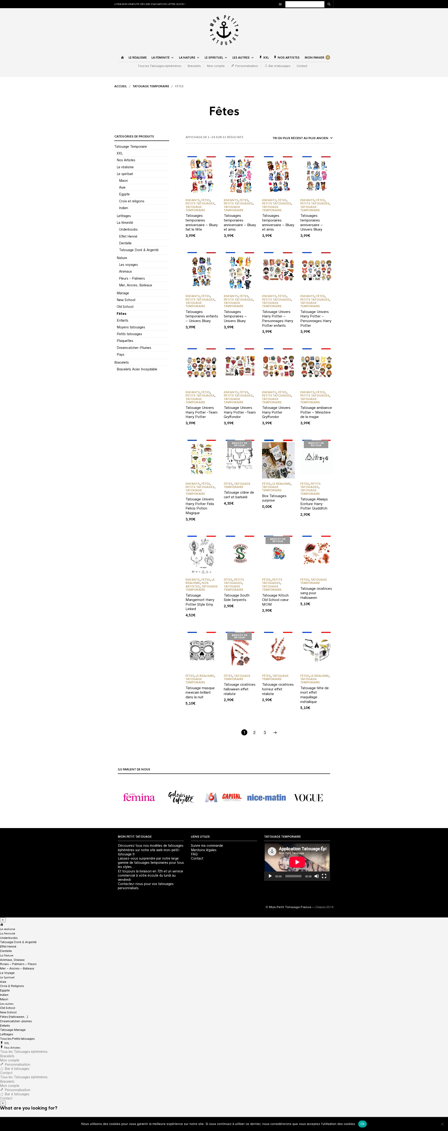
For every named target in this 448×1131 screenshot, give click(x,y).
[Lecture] (270, 876)
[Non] (442, 1124)
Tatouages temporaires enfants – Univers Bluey (202, 316)
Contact (302, 66)
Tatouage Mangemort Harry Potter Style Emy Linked (200, 602)
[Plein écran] (324, 876)
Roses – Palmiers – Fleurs (18, 964)
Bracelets (194, 66)
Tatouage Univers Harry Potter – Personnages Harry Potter (315, 318)
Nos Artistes (126, 160)
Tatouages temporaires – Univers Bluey (235, 316)
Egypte (124, 194)
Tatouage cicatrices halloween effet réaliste (240, 688)
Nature (122, 258)
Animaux (125, 271)
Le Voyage (7, 973)
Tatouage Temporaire (151, 86)
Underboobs (128, 229)
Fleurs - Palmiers (132, 278)
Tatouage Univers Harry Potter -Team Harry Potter (201, 412)
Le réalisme (138, 58)
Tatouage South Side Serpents (236, 597)
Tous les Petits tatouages (17, 1038)
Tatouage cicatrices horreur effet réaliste (278, 688)
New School (126, 300)
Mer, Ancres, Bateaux (135, 285)
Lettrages (124, 216)
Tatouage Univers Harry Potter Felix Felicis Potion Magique (200, 506)
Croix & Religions (12, 986)
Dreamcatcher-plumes (16, 1021)
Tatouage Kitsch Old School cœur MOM (275, 599)
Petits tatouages (129, 334)
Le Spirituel (214, 58)
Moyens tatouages (131, 327)
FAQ (194, 854)
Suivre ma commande (207, 845)
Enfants (122, 320)
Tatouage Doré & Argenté (139, 250)
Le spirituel (125, 174)
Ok (362, 1124)
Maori (123, 181)
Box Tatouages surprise (274, 498)
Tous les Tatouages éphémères (159, 66)
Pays (120, 354)
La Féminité (160, 58)
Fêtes (121, 314)
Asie (122, 187)
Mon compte (216, 66)
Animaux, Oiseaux (12, 960)
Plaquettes (125, 341)
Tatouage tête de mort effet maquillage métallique (314, 695)
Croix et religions (131, 201)
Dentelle (125, 243)
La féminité (125, 223)
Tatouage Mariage (13, 1030)
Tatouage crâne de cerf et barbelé (239, 494)
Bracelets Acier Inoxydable (137, 369)
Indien (123, 208)
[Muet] (316, 876)
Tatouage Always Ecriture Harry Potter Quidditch (314, 503)
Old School (125, 307)
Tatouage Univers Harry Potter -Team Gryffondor (240, 412)
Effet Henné (128, 236)
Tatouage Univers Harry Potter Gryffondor (276, 412)
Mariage (123, 293)
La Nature (187, 58)
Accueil (120, 86)
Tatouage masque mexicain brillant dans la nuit (200, 692)
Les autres (241, 58)
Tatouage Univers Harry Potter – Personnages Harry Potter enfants (277, 318)
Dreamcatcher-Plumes (134, 348)
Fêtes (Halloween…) (14, 1017)
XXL (120, 153)
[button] (139, 797)
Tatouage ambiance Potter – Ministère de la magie (316, 412)
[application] (297, 862)
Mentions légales (204, 850)
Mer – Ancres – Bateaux (17, 968)
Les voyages (128, 265)
